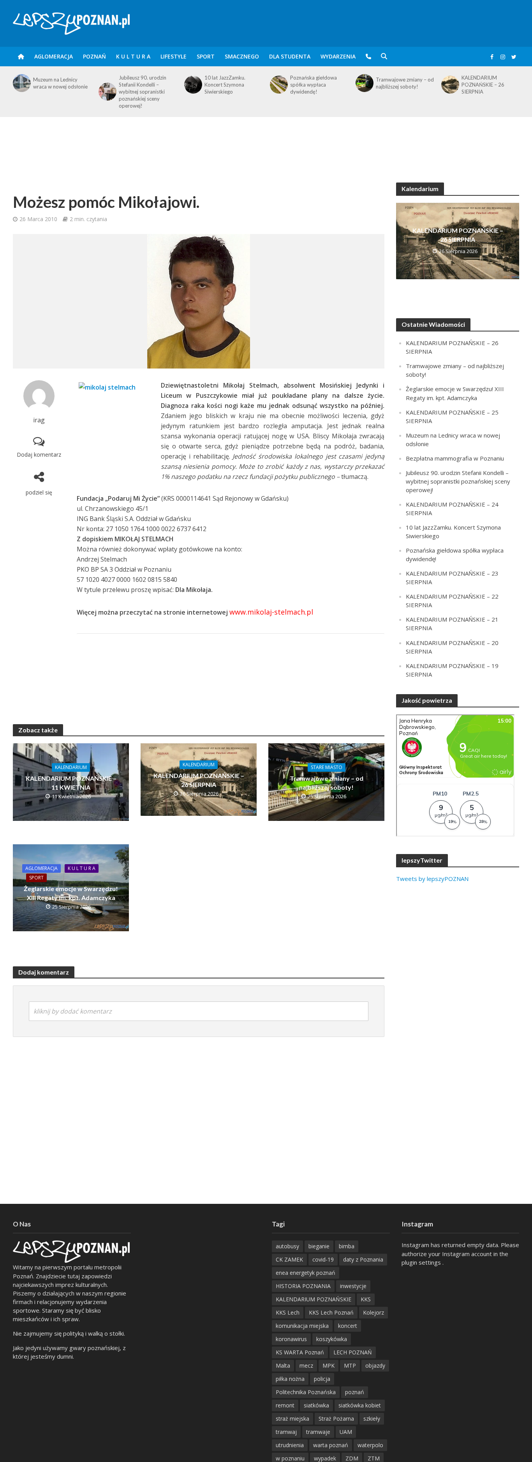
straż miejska (292, 1418)
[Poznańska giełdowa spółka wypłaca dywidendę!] (278, 85)
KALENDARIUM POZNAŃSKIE (313, 1299)
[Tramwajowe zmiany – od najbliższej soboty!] (364, 83)
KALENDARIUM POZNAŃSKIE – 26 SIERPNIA (483, 84)
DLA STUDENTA (289, 56)
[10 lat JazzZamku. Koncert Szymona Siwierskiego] (192, 85)
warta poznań (330, 1445)
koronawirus (291, 1339)
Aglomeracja (53, 56)
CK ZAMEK (289, 1259)
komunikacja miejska (302, 1325)
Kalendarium (71, 767)
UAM (346, 1431)
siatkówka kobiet (359, 1405)
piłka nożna (290, 1378)
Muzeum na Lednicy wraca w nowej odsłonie (60, 83)
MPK (328, 1365)
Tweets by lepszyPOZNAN (432, 879)
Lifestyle (173, 56)
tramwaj (286, 1431)
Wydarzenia (338, 56)
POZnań (94, 56)
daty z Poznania (363, 1259)
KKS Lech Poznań (331, 1312)
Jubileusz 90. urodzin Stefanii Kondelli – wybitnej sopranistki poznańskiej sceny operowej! (142, 91)
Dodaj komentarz (39, 454)
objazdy (375, 1365)
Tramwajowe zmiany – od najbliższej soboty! (405, 83)
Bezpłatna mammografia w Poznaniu (455, 458)
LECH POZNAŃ (352, 1352)
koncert (347, 1325)
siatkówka (316, 1405)
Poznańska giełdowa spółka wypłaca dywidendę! (313, 84)
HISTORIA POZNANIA (303, 1286)
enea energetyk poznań (305, 1272)
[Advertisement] (266, 142)
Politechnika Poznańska (306, 1392)
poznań (354, 1392)
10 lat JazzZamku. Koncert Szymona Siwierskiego (224, 84)
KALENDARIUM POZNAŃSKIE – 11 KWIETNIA (71, 782)
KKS (366, 1299)
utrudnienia (290, 1445)
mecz (306, 1365)
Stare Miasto (326, 767)
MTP (350, 1365)
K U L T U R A (133, 56)
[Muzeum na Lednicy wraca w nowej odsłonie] (21, 83)
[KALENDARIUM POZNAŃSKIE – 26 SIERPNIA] (449, 85)
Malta (283, 1365)
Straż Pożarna (336, 1418)
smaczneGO (242, 56)
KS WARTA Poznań (300, 1352)
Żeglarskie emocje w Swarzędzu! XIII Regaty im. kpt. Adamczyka (71, 893)
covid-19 (323, 1259)
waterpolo (370, 1445)
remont (285, 1405)
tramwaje (318, 1431)
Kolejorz (373, 1312)
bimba (346, 1246)
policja (322, 1378)
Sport (206, 56)
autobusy (287, 1246)
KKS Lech (287, 1312)
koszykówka (331, 1339)
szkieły (371, 1418)
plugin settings (422, 1262)
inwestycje (353, 1286)
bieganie (318, 1246)
